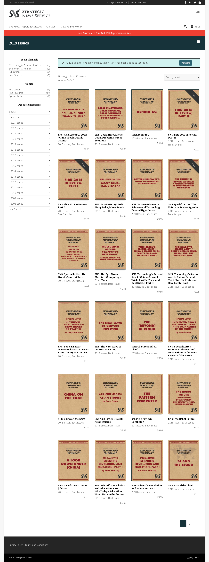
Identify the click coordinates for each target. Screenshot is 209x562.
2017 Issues (17, 155)
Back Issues (78, 144)
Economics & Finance (20, 68)
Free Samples (175, 144)
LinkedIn (190, 2)
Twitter (195, 2)
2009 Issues (17, 198)
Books (12, 111)
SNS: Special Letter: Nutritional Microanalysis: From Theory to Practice (73, 349)
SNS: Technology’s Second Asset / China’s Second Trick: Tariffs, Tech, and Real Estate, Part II (146, 279)
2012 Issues (17, 182)
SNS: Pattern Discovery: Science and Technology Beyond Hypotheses (145, 207)
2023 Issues (17, 133)
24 (65, 80)
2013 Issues (17, 176)
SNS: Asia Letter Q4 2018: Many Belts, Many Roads (109, 206)
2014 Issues (17, 171)
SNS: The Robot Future (181, 418)
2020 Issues (17, 138)
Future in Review (138, 2)
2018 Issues (64, 144)
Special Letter (16, 96)
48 (69, 80)
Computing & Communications (25, 65)
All (74, 80)
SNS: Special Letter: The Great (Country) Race (72, 276)
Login (198, 11)
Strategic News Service (117, 2)
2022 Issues (17, 128)
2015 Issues (17, 165)
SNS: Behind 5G (140, 134)
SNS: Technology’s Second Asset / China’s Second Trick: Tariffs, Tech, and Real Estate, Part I (183, 279)
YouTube (200, 2)
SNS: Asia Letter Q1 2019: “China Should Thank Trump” (72, 137)
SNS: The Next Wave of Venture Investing (108, 348)
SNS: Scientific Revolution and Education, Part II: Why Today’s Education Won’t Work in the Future (110, 490)
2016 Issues (17, 160)
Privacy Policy (16, 544)
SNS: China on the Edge (71, 418)
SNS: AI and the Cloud (180, 485)
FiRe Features (16, 92)
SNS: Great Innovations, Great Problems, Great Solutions (109, 137)
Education (14, 71)
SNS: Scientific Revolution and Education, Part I (146, 487)
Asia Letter (14, 89)
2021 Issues (17, 122)
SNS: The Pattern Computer (141, 420)
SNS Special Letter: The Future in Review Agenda (183, 206)
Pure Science (15, 75)
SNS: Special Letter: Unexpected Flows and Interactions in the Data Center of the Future (182, 351)
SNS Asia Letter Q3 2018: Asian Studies (109, 420)
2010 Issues (17, 192)
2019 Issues (17, 144)
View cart (186, 62)
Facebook (185, 2)
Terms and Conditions (36, 544)
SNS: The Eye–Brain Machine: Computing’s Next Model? (108, 277)
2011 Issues (17, 187)
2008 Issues (17, 203)
